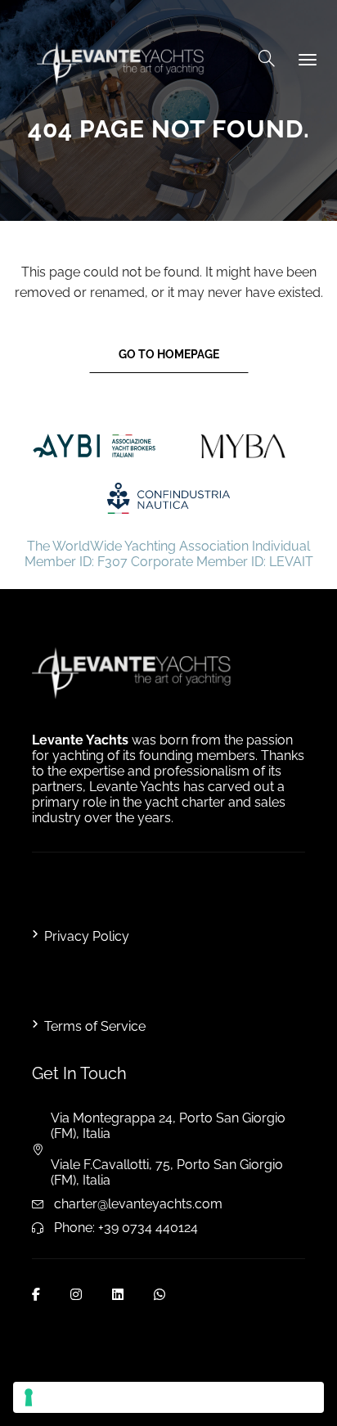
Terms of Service (95, 1026)
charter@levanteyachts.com (138, 1204)
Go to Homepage (169, 354)
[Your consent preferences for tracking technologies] (168, 1397)
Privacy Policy (86, 936)
